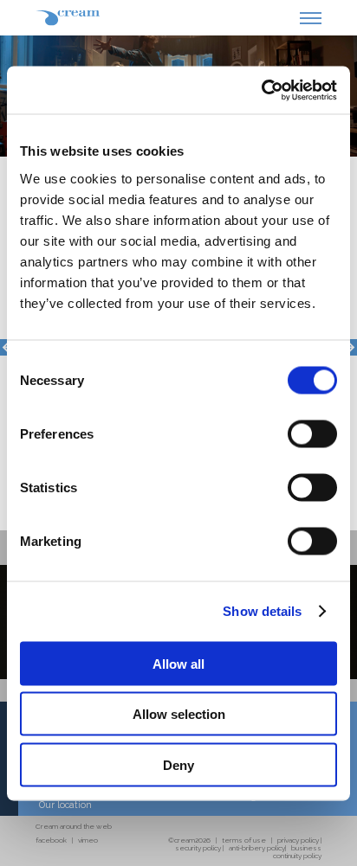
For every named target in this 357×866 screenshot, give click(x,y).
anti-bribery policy (257, 848)
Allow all (178, 663)
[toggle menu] (310, 23)
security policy (198, 848)
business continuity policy (297, 852)
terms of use (244, 840)
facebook (51, 840)
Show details (262, 611)
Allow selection (179, 714)
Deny (178, 764)
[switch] (312, 433)
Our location (65, 804)
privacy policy (298, 840)
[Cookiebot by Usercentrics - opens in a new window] (261, 90)
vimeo (88, 840)
